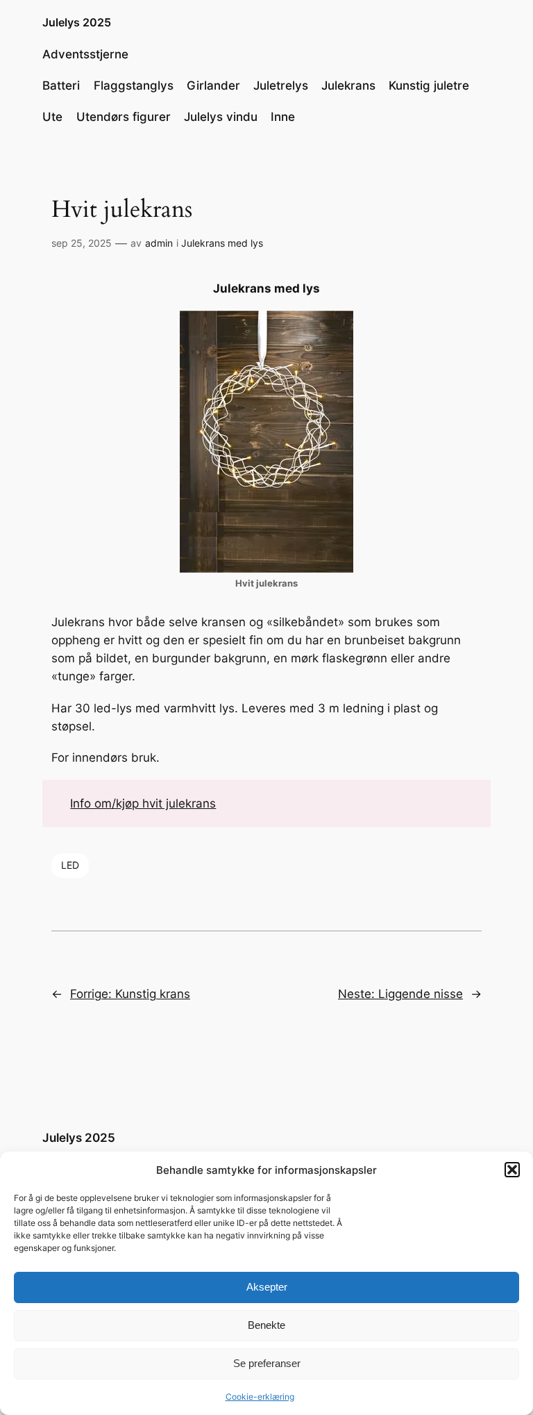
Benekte (266, 1325)
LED (70, 865)
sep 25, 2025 (81, 243)
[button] (512, 1170)
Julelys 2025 (76, 22)
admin (159, 243)
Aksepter (266, 1287)
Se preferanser (267, 1363)
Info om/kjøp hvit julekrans (143, 803)
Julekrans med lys (222, 243)
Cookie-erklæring (260, 1396)
